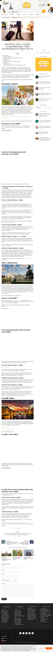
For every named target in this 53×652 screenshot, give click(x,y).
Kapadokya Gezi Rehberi (31, 609)
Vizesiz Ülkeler (6, 17)
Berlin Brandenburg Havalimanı (45, 614)
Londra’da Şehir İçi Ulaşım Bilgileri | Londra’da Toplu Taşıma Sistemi (45, 127)
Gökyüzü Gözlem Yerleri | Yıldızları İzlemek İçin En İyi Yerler (45, 99)
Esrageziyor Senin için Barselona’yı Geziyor (17, 558)
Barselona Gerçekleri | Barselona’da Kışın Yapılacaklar (6, 559)
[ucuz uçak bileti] (43, 64)
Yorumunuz (4, 583)
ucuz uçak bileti (20, 125)
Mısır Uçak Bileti (17, 613)
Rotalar (5, 14)
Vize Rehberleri (31, 619)
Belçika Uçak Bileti (18, 612)
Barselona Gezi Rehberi (31, 616)
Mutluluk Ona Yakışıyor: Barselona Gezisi (28, 558)
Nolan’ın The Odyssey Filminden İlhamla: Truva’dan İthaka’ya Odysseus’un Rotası (44, 115)
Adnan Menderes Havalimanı (45, 611)
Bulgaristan (14, 42)
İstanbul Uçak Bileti (5, 610)
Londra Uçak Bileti (5, 615)
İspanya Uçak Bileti (18, 622)
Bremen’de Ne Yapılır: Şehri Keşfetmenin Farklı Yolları (44, 132)
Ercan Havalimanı (43, 613)
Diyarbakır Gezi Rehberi (31, 614)
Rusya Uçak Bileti (18, 618)
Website (3, 574)
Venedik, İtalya (4, 62)
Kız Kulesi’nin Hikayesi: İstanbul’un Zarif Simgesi (45, 88)
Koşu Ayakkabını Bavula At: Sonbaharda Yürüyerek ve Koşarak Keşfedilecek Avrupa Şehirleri (45, 139)
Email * (3, 569)
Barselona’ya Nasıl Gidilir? (7, 56)
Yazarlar (31, 14)
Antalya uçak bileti (5, 618)
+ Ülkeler (16, 609)
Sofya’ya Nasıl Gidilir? (7, 60)
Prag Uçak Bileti (4, 619)
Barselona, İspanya (5, 55)
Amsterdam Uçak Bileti (6, 617)
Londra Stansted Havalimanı (45, 615)
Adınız (3, 565)
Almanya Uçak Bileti (18, 610)
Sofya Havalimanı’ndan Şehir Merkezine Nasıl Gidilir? (12, 61)
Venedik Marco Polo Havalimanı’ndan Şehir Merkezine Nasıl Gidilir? (14, 65)
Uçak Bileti (38, 14)
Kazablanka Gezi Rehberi (31, 618)
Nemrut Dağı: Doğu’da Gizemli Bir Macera (45, 77)
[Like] (13, 528)
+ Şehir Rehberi (30, 608)
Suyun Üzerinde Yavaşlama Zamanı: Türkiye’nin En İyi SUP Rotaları (45, 121)
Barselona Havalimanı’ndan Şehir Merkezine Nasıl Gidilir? (12, 57)
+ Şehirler (3, 609)
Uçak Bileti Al (4, 622)
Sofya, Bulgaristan (5, 59)
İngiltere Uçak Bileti (18, 619)
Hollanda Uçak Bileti (18, 614)
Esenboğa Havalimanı (44, 610)
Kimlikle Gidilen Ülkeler (19, 624)
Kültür (24, 14)
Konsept (19, 14)
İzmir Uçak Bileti (4, 613)
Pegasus (21, 50)
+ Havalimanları (43, 608)
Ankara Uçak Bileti (5, 612)
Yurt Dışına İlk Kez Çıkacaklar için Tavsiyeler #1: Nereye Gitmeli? (44, 82)
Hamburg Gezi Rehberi (31, 615)
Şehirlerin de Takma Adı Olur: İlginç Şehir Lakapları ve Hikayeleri (45, 94)
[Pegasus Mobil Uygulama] (26, 636)
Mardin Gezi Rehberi (31, 610)
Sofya (19, 42)
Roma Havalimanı (43, 621)
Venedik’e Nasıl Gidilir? (7, 63)
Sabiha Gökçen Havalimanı (45, 609)
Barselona (9, 42)
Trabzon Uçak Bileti (5, 614)
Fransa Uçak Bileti (18, 620)
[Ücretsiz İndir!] (26, 638)
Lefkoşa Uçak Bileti (5, 620)
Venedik (22, 42)
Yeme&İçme (11, 14)
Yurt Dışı (27, 42)
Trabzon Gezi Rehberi (31, 611)
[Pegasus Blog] (26, 5)
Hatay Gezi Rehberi (30, 613)
